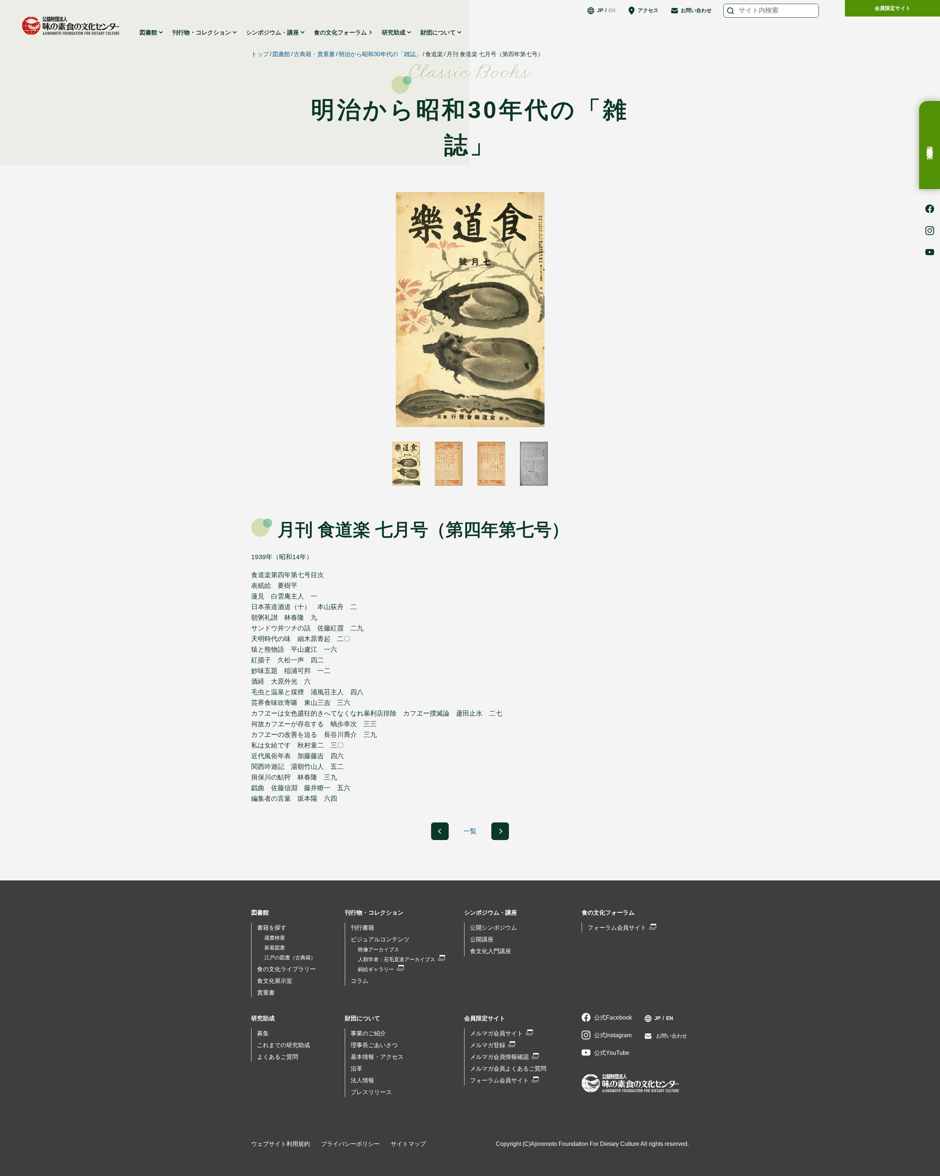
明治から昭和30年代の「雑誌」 (380, 54)
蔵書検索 (929, 145)
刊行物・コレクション (374, 912)
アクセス (648, 10)
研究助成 (263, 1018)
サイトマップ (408, 1144)
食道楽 (434, 54)
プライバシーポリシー (350, 1144)
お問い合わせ (696, 10)
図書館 (281, 54)
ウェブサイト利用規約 (280, 1144)
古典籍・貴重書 (314, 54)
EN (611, 10)
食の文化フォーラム (340, 32)
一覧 (470, 831)
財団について (362, 1018)
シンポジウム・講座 (490, 912)
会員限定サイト (893, 8)
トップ (260, 54)
